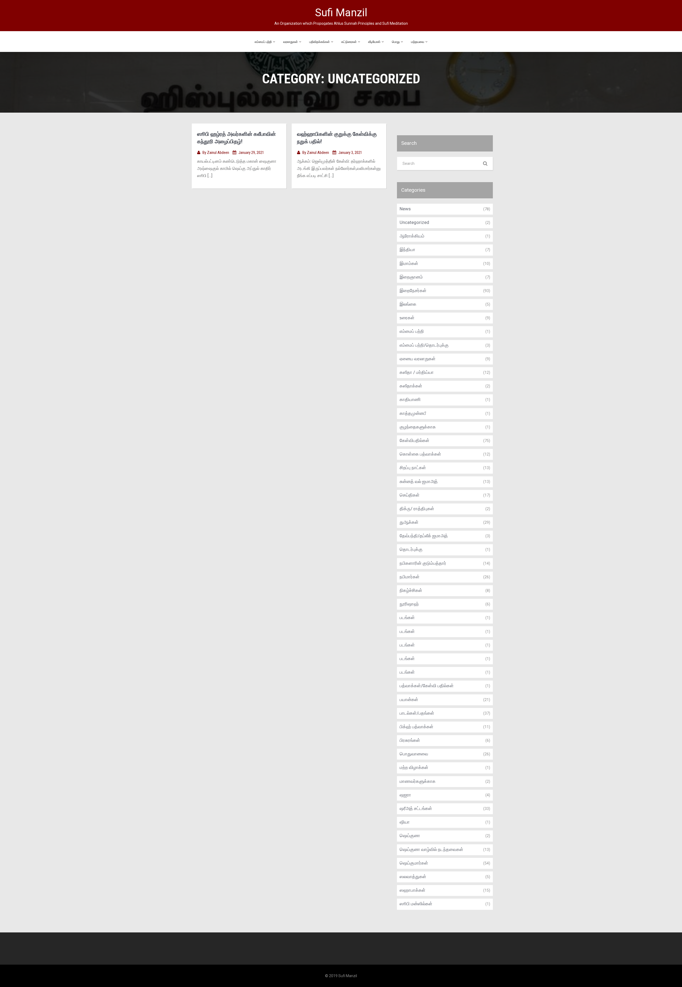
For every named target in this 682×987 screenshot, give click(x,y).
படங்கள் (407, 617)
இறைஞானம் (411, 277)
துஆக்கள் (409, 522)
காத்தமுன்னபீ (413, 413)
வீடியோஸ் (374, 42)
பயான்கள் (409, 699)
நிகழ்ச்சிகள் (411, 590)
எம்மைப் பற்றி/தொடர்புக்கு (424, 345)
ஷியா (405, 822)
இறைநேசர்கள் (413, 290)
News (405, 208)
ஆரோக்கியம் (412, 236)
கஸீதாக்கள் (411, 385)
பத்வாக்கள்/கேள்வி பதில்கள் (427, 685)
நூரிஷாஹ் (409, 604)
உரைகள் (407, 317)
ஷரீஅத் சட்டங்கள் (416, 808)
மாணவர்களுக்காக (418, 781)
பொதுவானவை (414, 753)
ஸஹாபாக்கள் (412, 890)
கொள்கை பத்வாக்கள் (420, 454)
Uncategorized (414, 222)
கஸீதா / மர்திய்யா (417, 372)
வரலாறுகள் (290, 42)
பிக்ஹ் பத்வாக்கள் (416, 726)
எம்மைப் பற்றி (263, 42)
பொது (396, 42)
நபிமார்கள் (410, 576)
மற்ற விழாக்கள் (414, 767)
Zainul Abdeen (218, 152)
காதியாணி (410, 399)
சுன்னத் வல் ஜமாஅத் (419, 481)
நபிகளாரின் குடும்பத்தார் (423, 563)
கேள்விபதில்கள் (414, 440)
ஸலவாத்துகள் (413, 876)
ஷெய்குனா (410, 835)
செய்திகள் (410, 495)
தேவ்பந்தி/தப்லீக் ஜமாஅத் (424, 535)
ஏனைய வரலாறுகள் (418, 358)
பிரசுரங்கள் (410, 740)
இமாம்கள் (409, 263)
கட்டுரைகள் (349, 42)
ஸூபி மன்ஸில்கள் (416, 903)
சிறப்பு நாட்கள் (413, 467)
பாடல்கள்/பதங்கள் (417, 713)
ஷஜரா (405, 794)
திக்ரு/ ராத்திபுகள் (417, 508)
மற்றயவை (417, 42)
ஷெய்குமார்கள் (414, 863)
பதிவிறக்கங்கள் (319, 42)
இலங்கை (408, 304)
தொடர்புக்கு (411, 549)
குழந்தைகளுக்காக (418, 426)
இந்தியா (407, 249)
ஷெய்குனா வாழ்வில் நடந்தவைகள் (431, 849)
